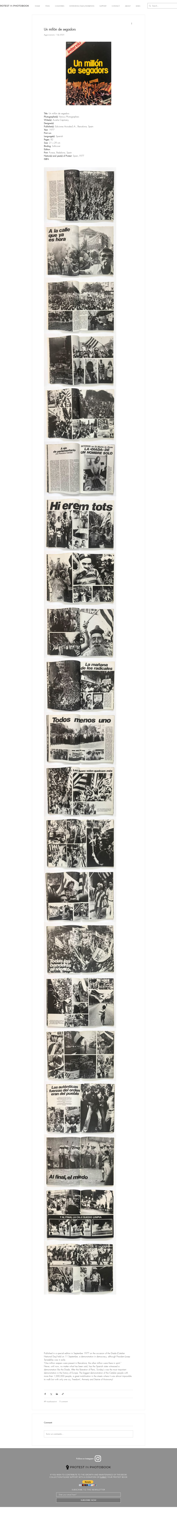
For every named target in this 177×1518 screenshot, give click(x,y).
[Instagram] (98, 1458)
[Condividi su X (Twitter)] (51, 1394)
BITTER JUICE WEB (93, 1511)
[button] (88, 1483)
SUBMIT (103, 1477)
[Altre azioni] (131, 23)
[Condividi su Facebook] (45, 1394)
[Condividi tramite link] (63, 1394)
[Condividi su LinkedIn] (57, 1394)
